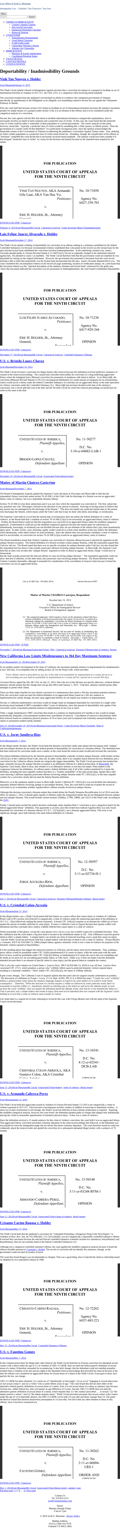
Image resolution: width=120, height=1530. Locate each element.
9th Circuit (35, 228)
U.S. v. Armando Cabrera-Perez (24, 1094)
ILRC (6, 800)
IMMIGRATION (14, 51)
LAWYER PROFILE (16, 61)
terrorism (96, 228)
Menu (3, 14)
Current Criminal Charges (24, 24)
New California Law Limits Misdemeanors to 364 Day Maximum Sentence (56, 656)
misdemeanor (15, 728)
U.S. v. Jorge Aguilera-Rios (20, 735)
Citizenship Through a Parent (25, 45)
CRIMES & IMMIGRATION (20, 22)
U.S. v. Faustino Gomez (17, 1352)
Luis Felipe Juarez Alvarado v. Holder (29, 234)
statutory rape (74, 1488)
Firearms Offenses (84, 649)
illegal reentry (67, 476)
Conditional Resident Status (24, 56)
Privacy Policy (73, 1516)
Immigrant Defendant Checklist (26, 30)
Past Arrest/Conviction (22, 27)
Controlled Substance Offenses (78, 355)
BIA (52, 649)
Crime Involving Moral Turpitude (76, 228)
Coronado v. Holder (35, 1249)
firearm (113, 649)
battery (59, 1087)
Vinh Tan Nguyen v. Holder (20, 79)
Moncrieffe (104, 764)
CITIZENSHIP (13, 35)
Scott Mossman (7, 85)
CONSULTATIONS (15, 64)
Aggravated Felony (52, 476)
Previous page (6, 1490)
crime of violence (101, 649)
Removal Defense (20, 32)
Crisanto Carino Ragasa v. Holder (25, 1223)
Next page (31, 1490)
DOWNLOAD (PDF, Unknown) (15, 223)
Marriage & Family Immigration (26, 53)
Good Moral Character (22, 40)
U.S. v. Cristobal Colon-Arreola (23, 905)
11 (25, 1490)
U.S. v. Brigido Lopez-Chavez (22, 361)
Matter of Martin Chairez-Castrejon (27, 482)
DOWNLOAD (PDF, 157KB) (14, 644)
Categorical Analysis (50, 228)
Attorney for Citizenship (23, 48)
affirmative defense (82, 899)
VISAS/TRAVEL (14, 59)
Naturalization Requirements (25, 38)
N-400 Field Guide (20, 43)
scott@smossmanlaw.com (60, 1501)
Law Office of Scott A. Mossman (15, 3)
